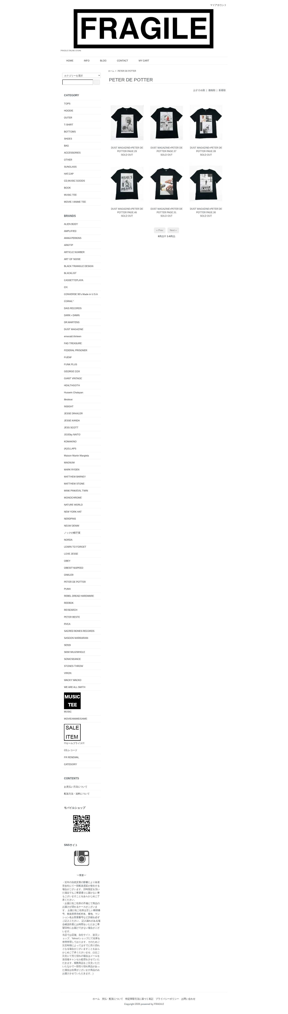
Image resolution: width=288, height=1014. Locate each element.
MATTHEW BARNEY (75, 476)
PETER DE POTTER (127, 71)
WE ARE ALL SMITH (74, 687)
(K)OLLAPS (70, 448)
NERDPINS (70, 518)
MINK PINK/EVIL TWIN (76, 490)
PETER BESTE (72, 617)
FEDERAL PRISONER (75, 350)
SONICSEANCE (72, 659)
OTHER (68, 159)
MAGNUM (69, 462)
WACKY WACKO (72, 680)
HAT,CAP (69, 173)
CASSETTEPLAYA (73, 280)
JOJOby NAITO (72, 434)
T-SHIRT (68, 124)
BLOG (103, 60)
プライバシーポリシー (167, 998)
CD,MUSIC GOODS (74, 180)
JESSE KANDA (72, 420)
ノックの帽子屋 (72, 532)
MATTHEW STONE (74, 483)
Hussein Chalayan (73, 392)
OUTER (68, 117)
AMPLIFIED (70, 231)
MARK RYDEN (71, 469)
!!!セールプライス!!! (74, 743)
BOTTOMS (70, 131)
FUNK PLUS (70, 364)
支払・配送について (112, 998)
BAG (66, 145)
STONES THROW (73, 666)
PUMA (67, 589)
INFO (87, 60)
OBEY (67, 560)
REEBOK (69, 603)
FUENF (68, 357)
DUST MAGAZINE (73, 329)
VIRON (67, 673)
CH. (66, 287)
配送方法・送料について (77, 793)
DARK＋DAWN (72, 315)
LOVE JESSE (71, 553)
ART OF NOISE (72, 259)
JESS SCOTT (71, 427)
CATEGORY (70, 764)
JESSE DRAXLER (73, 413)
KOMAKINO (70, 441)
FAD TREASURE (73, 343)
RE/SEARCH (70, 610)
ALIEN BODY (71, 224)
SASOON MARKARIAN (76, 638)
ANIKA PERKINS (72, 238)
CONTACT (122, 60)
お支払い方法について (75, 786)
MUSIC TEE (70, 194)
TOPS (67, 103)
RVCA (67, 624)
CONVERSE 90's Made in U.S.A (81, 294)
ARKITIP (68, 245)
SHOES (68, 138)
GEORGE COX (72, 371)
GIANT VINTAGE (73, 378)
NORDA (68, 539)
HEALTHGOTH (72, 385)
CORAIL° (69, 301)
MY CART (144, 60)
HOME (69, 60)
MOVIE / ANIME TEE (75, 201)
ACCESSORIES (72, 152)
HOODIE (68, 110)
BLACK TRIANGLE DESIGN (78, 266)
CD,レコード (70, 750)
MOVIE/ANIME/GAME (75, 718)
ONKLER (69, 574)
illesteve (68, 399)
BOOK (67, 187)
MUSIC (68, 711)
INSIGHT (69, 406)
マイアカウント (218, 5)
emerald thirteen (72, 336)
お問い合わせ (188, 998)
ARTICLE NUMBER (74, 252)
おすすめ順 (199, 90)
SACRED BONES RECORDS (79, 631)
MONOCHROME (73, 497)
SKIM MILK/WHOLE (74, 652)
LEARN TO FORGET (75, 546)
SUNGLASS (70, 166)
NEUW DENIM (71, 525)
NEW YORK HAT (73, 511)
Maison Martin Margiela (76, 455)
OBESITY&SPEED (73, 567)
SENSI (67, 645)
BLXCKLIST (70, 273)
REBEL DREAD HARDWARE (79, 596)
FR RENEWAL (71, 757)
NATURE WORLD (73, 504)
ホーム (111, 71)
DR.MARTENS (71, 322)
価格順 (211, 90)
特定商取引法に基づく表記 (139, 998)
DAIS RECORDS (73, 308)
